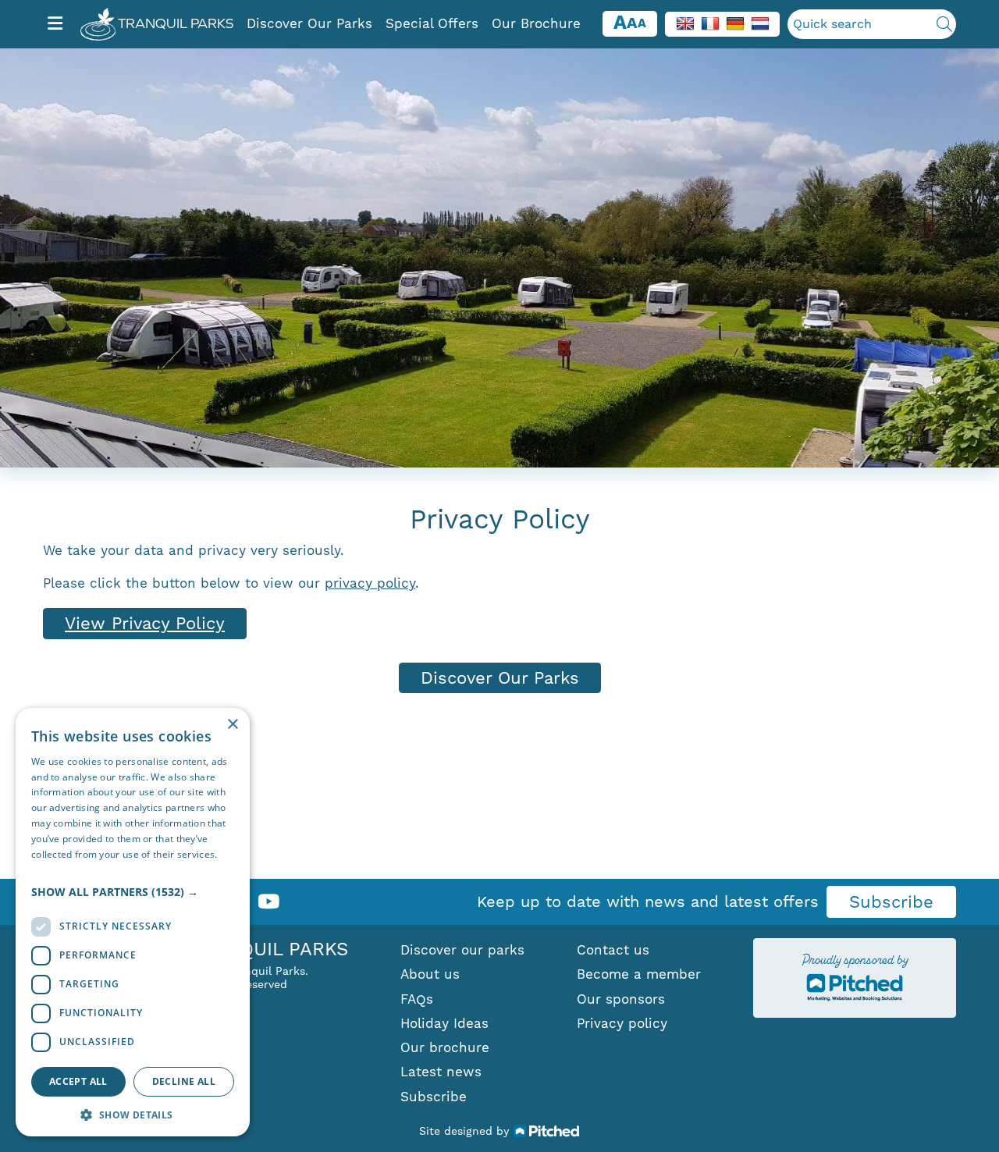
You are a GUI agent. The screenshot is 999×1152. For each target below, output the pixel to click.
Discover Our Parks (309, 23)
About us (430, 974)
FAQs (416, 999)
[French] (710, 22)
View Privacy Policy (145, 623)
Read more (56, 869)
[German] (735, 22)
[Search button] (944, 24)
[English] (685, 22)
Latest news (441, 1071)
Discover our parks (462, 950)
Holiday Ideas (444, 1023)
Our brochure (444, 1047)
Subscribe (891, 902)
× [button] (232, 725)
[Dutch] (760, 22)
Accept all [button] (78, 1081)
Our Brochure (536, 23)
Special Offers (432, 23)
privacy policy (370, 583)
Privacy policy (622, 1023)
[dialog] (133, 922)
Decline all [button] (183, 1081)
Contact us (613, 950)
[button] (132, 892)
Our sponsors (621, 999)
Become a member (639, 974)
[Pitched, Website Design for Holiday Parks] (547, 1130)
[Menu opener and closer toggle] (55, 24)
